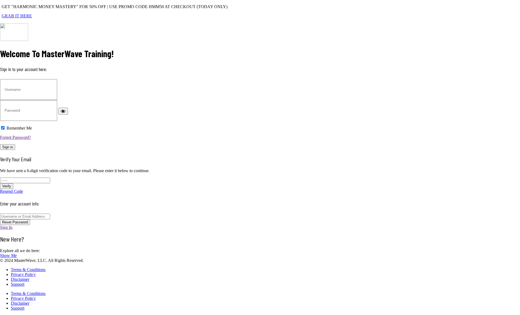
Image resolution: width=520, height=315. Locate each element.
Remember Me (19, 128)
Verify (6, 186)
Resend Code (11, 191)
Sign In (6, 227)
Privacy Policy (23, 274)
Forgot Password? (15, 137)
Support (17, 284)
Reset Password (15, 222)
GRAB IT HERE (17, 16)
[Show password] (63, 111)
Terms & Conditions (28, 269)
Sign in (7, 147)
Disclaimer (20, 279)
